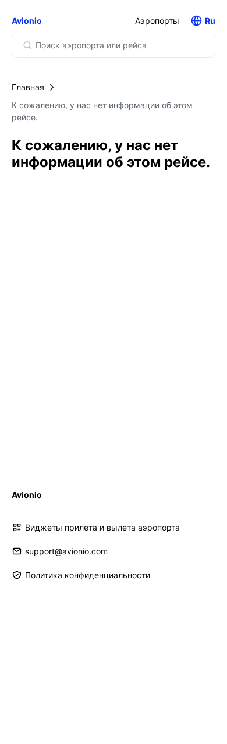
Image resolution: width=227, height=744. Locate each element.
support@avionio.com (66, 551)
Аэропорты (157, 21)
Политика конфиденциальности (87, 575)
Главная (28, 87)
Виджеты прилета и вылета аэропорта (102, 527)
